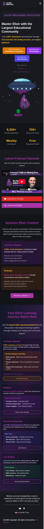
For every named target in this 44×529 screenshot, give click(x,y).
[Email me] (20, 508)
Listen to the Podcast (22, 412)
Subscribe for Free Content (13, 374)
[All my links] (24, 508)
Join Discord (22, 448)
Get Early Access (22, 378)
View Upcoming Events (22, 481)
